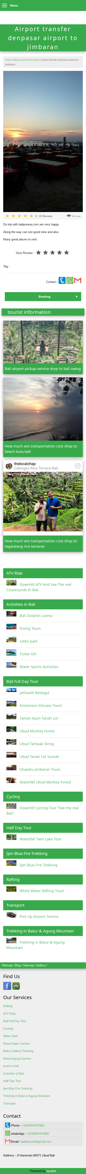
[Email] (77, 282)
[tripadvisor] (16, 988)
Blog (18, 965)
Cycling (8, 1028)
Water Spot (10, 1036)
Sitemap (7, 965)
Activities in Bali (13, 1073)
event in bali (11, 1066)
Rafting (7, 1006)
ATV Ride (9, 1013)
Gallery (41, 965)
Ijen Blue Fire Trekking (17, 1088)
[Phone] (62, 282)
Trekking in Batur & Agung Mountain (26, 1096)
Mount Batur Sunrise (16, 1043)
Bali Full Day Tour (14, 1021)
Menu (14, 5)
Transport (9, 1103)
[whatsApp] (70, 282)
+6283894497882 (33, 1125)
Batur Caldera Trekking (18, 1051)
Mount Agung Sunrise (17, 1058)
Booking (44, 296)
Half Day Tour (12, 1081)
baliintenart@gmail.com (36, 1141)
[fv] (7, 988)
